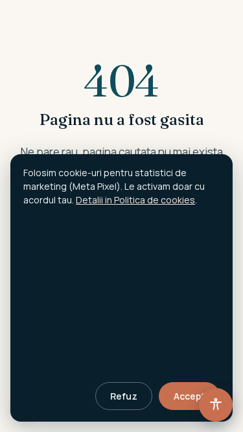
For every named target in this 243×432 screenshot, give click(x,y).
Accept (189, 396)
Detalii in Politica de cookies (135, 200)
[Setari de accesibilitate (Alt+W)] (216, 405)
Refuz (123, 396)
